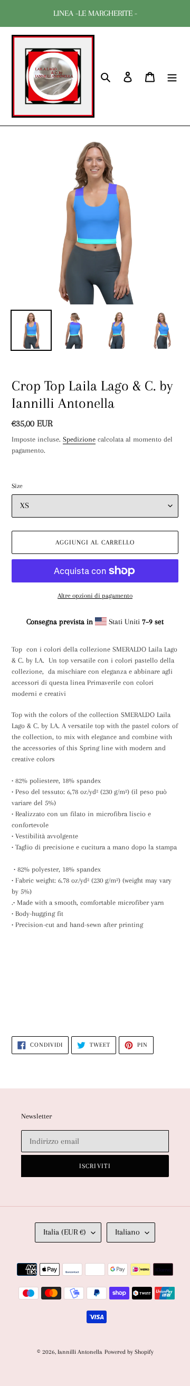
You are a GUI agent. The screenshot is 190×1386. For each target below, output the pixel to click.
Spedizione (79, 439)
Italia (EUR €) (64, 1232)
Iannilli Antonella (80, 1352)
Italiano (127, 1232)
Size (17, 486)
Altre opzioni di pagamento (95, 595)
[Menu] (172, 76)
